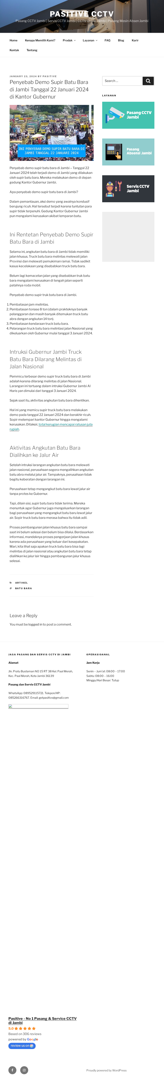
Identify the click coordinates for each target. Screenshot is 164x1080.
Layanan (88, 40)
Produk (67, 40)
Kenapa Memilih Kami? (40, 40)
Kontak (14, 50)
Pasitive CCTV (82, 14)
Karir (135, 40)
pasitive (50, 76)
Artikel (21, 582)
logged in (35, 624)
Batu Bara (23, 588)
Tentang (32, 50)
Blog (121, 40)
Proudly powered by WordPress (106, 1070)
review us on (20, 1045)
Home (13, 40)
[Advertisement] (128, 237)
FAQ (107, 40)
